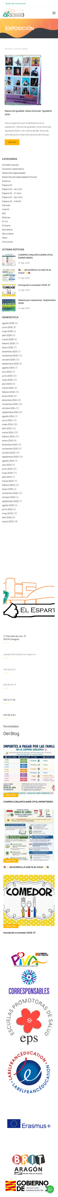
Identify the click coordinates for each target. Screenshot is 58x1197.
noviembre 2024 (10, 404)
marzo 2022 (7, 521)
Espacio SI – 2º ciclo (11, 193)
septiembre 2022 (10, 501)
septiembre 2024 (10, 412)
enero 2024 (7, 440)
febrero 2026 (8, 343)
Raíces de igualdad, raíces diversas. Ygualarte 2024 (28, 112)
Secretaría (7, 229)
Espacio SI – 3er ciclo (12, 197)
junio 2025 (7, 375)
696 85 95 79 (9, 684)
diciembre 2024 (9, 400)
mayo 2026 (7, 331)
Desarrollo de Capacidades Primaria (19, 176)
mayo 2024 (7, 424)
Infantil (5, 209)
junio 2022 (7, 509)
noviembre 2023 (10, 448)
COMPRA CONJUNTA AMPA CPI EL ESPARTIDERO (28, 801)
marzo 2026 (8, 339)
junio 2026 (7, 327)
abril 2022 (7, 517)
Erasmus (6, 181)
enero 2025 (7, 396)
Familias (6, 205)
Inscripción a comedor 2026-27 (34, 285)
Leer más (12, 141)
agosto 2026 (8, 323)
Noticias (6, 217)
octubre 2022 (8, 497)
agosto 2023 (8, 460)
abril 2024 (7, 428)
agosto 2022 (8, 505)
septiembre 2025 (10, 363)
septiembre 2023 (10, 456)
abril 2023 (7, 476)
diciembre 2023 (9, 444)
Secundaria (7, 233)
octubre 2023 (8, 452)
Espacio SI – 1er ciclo (12, 189)
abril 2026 (7, 335)
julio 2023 (7, 464)
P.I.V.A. (5, 221)
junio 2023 (7, 468)
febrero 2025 (8, 391)
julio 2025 (7, 371)
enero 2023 (7, 489)
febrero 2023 (8, 485)
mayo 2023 (7, 472)
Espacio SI (7, 185)
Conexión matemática (13, 168)
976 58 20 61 (9, 669)
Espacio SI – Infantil (11, 201)
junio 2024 (7, 420)
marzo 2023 (7, 480)
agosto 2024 (8, 416)
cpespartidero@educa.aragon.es (19, 654)
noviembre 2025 (10, 355)
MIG (4, 213)
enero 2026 (7, 347)
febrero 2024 (8, 436)
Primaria (6, 225)
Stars (4, 237)
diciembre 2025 (9, 351)
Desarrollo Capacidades (13, 172)
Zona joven (7, 241)
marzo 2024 (7, 432)
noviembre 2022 (10, 493)
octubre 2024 (8, 408)
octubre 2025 (8, 359)
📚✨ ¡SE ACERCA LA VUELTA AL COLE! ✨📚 (26, 867)
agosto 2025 (8, 367)
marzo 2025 (7, 387)
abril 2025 (7, 383)
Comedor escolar (10, 164)
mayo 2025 (7, 379)
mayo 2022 (7, 513)
